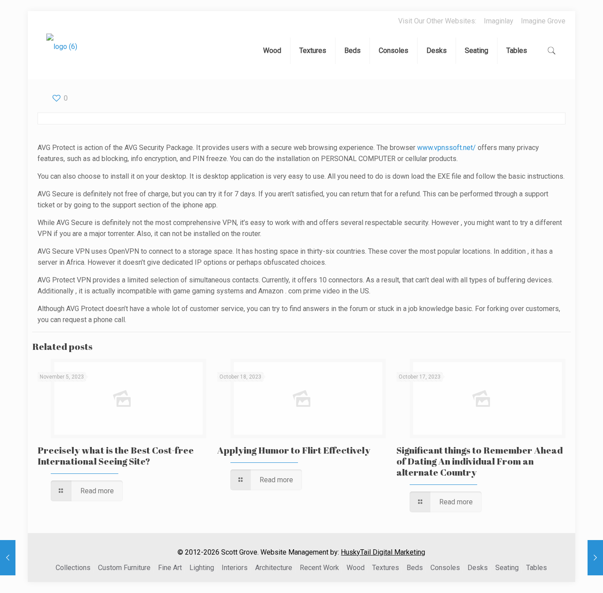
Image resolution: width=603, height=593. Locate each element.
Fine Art (170, 567)
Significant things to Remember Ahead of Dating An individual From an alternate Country (479, 461)
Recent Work (319, 567)
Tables (536, 567)
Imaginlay (498, 21)
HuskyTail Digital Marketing (383, 552)
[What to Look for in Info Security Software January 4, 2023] (595, 557)
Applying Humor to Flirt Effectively (293, 450)
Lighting (201, 567)
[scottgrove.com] (61, 52)
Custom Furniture (124, 567)
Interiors (235, 567)
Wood (356, 567)
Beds (415, 567)
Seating (507, 567)
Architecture (273, 567)
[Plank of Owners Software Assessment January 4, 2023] (7, 557)
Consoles (445, 567)
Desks (477, 567)
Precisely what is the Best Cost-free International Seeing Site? (116, 455)
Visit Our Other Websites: (437, 21)
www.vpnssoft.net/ (446, 147)
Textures (385, 567)
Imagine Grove (543, 21)
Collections (73, 567)
